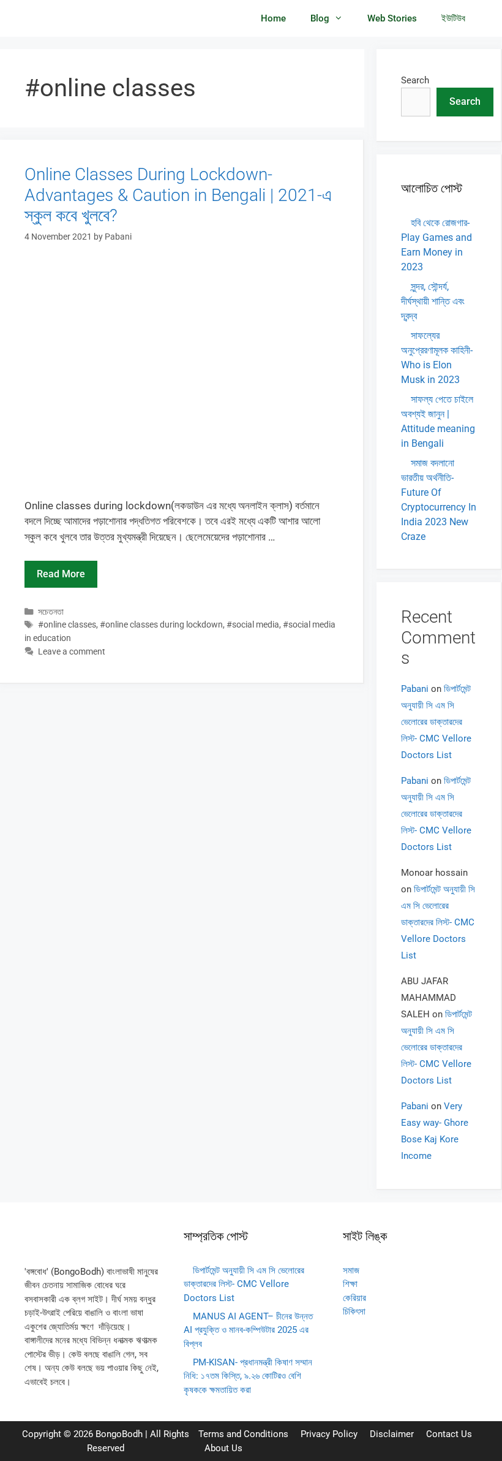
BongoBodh (119, 1434)
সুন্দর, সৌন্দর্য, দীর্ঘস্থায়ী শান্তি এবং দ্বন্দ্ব (433, 301)
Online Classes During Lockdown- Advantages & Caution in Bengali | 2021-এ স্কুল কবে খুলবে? (178, 195)
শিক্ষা (350, 1283)
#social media (253, 625)
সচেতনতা (51, 612)
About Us (223, 1448)
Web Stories (392, 18)
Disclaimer (392, 1434)
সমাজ (351, 1270)
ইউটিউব (453, 18)
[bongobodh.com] (62, 18)
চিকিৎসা (354, 1311)
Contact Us (449, 1434)
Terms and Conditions (243, 1434)
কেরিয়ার (354, 1298)
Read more (61, 574)
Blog (319, 18)
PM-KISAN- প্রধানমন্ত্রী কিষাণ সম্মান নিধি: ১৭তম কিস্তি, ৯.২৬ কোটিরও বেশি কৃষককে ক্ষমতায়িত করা (248, 1376)
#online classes (67, 625)
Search (415, 80)
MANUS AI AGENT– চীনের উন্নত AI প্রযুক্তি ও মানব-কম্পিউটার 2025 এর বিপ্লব (248, 1330)
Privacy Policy (329, 1434)
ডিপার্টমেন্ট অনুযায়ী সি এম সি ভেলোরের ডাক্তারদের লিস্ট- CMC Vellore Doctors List (436, 722)
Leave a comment (71, 652)
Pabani (415, 688)
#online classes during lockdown (161, 625)
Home (273, 18)
